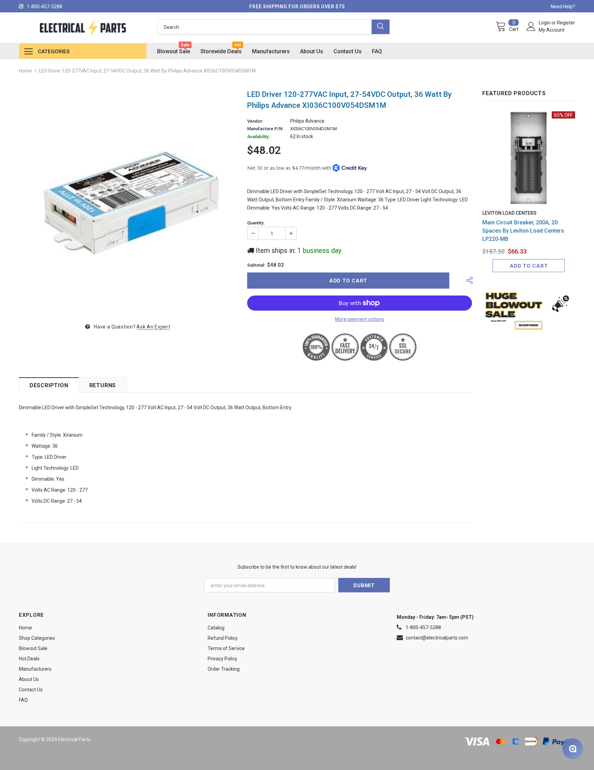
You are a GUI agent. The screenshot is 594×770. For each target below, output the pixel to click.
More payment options (359, 319)
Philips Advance (307, 121)
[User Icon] (531, 26)
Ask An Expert (153, 327)
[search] (264, 27)
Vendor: (255, 121)
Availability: (258, 136)
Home (25, 71)
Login (545, 22)
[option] (128, 200)
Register (566, 22)
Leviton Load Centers (509, 213)
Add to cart (529, 266)
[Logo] (83, 27)
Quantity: (255, 223)
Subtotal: (256, 265)
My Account (551, 30)
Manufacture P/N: (265, 128)
